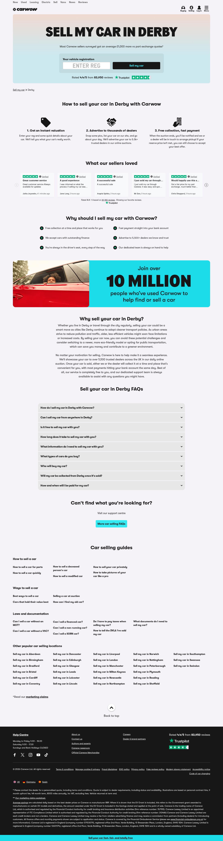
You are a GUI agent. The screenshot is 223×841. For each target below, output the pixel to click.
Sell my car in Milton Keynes (109, 672)
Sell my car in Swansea (187, 660)
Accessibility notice (201, 769)
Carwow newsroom (81, 748)
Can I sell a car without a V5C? (31, 631)
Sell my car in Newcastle (107, 677)
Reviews (83, 2)
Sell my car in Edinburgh (67, 660)
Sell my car (19, 90)
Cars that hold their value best (30, 602)
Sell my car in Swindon (186, 666)
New (15, 2)
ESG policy (124, 769)
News (72, 2)
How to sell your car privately (110, 567)
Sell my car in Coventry (26, 683)
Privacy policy (138, 769)
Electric (46, 2)
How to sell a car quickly (27, 573)
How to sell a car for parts (28, 567)
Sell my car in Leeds (64, 672)
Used (24, 2)
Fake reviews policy (155, 769)
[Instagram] (31, 756)
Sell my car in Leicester (66, 677)
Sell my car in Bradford (26, 666)
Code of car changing (199, 773)
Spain (44, 782)
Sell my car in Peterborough (149, 666)
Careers (126, 734)
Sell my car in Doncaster (67, 654)
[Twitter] (23, 756)
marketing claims (37, 696)
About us (76, 734)
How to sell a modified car (68, 576)
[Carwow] (25, 9)
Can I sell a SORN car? (66, 633)
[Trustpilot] (133, 77)
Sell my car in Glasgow (66, 666)
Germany (30, 782)
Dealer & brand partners (134, 739)
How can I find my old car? (68, 602)
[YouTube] (39, 756)
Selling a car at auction (66, 596)
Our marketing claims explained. (30, 798)
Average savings (20, 802)
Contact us (77, 739)
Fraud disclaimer (109, 769)
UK (18, 782)
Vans (63, 2)
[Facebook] (15, 756)
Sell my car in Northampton (109, 683)
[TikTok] (46, 756)
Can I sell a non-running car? (70, 627)
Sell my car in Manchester (108, 666)
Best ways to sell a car (26, 596)
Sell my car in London (105, 660)
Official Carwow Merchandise (85, 752)
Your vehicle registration (78, 59)
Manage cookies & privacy (87, 769)
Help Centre (20, 734)
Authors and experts (81, 743)
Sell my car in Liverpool (106, 654)
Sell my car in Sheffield (146, 683)
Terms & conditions (65, 769)
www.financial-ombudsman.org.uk (187, 819)
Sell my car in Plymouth (146, 672)
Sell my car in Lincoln (65, 683)
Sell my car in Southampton (189, 654)
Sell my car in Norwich (146, 654)
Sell (55, 2)
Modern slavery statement (178, 769)
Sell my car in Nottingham (148, 660)
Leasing (34, 2)
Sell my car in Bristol (24, 672)
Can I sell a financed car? (68, 622)
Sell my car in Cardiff (25, 677)
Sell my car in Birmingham (28, 660)
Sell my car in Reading (146, 677)
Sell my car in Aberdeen (26, 654)
